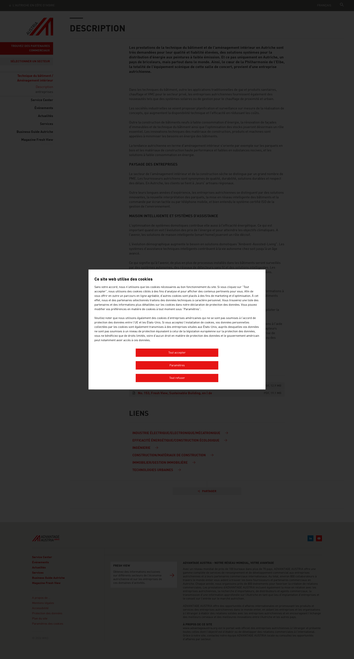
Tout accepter (177, 352)
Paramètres (177, 365)
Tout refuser (177, 378)
